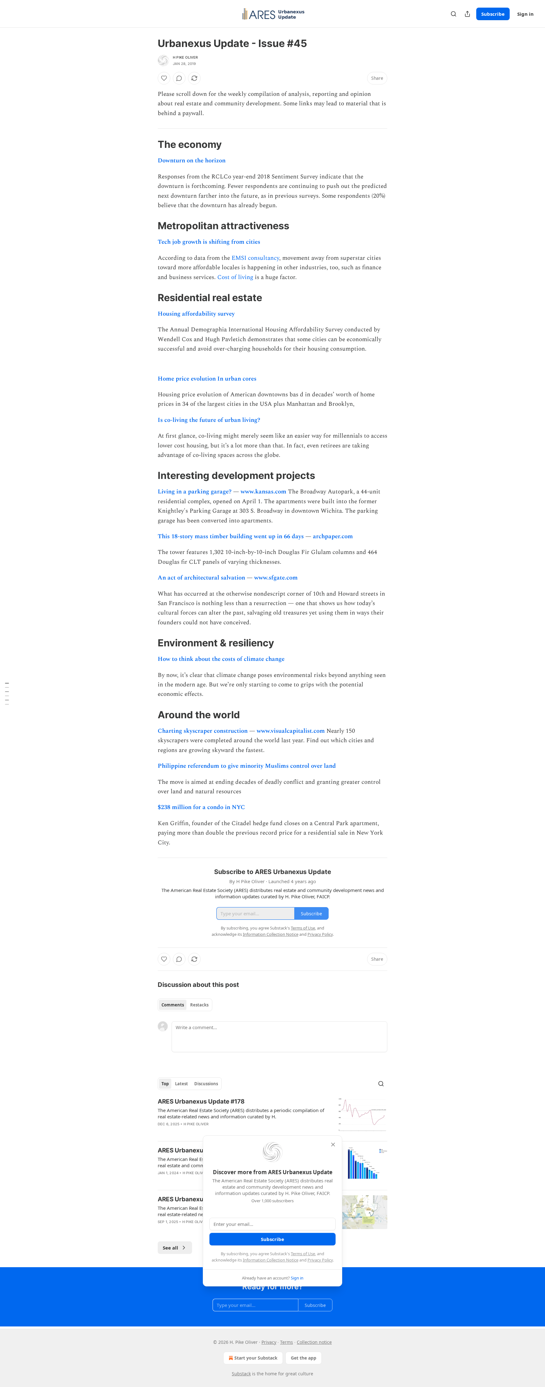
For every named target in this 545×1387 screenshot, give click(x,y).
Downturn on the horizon (192, 160)
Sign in (525, 14)
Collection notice (314, 1342)
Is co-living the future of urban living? (209, 420)
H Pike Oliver (185, 57)
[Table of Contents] (7, 693)
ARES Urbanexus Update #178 (201, 1101)
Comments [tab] (172, 1005)
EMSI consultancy (255, 258)
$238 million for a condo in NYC (201, 807)
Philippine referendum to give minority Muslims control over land (247, 766)
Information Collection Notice (270, 1260)
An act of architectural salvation (201, 577)
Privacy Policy (320, 1260)
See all (170, 1247)
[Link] (149, 144)
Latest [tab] (181, 1084)
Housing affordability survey (196, 313)
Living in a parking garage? (194, 491)
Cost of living (235, 277)
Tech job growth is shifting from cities (209, 242)
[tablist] (185, 1005)
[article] (272, 1117)
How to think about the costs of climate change (221, 659)
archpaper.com (333, 536)
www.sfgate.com (276, 577)
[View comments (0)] (179, 78)
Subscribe (493, 14)
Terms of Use (303, 1253)
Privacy (268, 1342)
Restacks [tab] (199, 1005)
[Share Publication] (467, 14)
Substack (241, 1374)
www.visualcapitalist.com (291, 731)
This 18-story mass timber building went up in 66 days (231, 536)
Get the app (303, 1358)
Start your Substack (256, 1358)
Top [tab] (165, 1084)
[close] (333, 1144)
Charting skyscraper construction (203, 731)
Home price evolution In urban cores (207, 378)
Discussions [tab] (206, 1084)
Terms (286, 1342)
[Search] (453, 14)
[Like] (164, 78)
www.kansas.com (263, 491)
